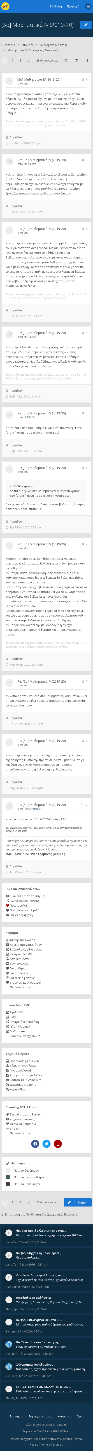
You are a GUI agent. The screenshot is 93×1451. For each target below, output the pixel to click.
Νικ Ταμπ (11, 1354)
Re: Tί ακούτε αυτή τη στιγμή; (37, 1342)
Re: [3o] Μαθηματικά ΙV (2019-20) (41, 160)
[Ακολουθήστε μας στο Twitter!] (46, 1144)
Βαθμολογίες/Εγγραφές (25, 949)
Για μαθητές (17, 968)
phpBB (31, 1439)
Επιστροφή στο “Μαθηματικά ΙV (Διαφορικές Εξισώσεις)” (41, 1214)
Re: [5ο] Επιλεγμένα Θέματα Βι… (39, 1320)
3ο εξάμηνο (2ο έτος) (53, 45)
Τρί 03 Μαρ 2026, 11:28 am (31, 1309)
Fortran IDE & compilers (25, 1080)
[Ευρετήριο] (5, 6)
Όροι (80, 1416)
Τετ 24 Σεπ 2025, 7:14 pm (32, 1398)
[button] (29, 61)
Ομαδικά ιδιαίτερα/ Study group (39, 1275)
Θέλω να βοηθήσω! (23, 1124)
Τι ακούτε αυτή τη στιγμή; (27, 896)
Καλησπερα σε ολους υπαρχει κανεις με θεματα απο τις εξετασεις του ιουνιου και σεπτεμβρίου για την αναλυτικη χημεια (52, 1391)
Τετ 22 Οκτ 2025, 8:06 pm (35, 1376)
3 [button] (20, 60)
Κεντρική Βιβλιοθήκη (24, 1022)
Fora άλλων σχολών (23, 1036)
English (14, 1129)
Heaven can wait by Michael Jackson (41, 1347)
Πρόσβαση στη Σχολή (24, 910)
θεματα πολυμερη (28, 1257)
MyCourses (17, 1031)
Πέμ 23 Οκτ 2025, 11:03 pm (36, 1354)
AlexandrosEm (33, 809)
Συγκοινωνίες (19, 964)
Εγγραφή (73, 6)
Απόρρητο (64, 1416)
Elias (8, 1287)
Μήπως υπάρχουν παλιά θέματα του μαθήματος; (49, 1324)
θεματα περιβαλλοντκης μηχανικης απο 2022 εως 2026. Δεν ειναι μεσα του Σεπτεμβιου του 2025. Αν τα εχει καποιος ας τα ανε (52, 1235)
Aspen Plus (17, 1089)
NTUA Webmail (19, 1026)
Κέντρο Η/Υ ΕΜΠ (20, 954)
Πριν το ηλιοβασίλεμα (29, 1177)
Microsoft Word (20, 1070)
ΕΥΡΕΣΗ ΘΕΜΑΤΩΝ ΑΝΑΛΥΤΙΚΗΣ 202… (43, 1387)
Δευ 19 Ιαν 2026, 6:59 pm (28, 1331)
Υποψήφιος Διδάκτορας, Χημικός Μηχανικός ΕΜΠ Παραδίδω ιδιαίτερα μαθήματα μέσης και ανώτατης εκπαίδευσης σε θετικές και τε (52, 1302)
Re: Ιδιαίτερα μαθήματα (33, 1298)
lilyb (8, 1331)
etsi (26, 83)
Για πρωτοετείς (20, 973)
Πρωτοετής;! (18, 905)
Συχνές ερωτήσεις (22, 1119)
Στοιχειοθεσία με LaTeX (25, 1075)
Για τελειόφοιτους (22, 978)
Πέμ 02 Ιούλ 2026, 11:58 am (30, 1242)
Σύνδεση (56, 6)
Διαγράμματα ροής (22, 1085)
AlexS (8, 1309)
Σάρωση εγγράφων (22, 1066)
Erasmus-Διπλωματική (25, 982)
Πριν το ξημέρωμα (26, 1170)
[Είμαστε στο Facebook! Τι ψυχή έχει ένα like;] (35, 1144)
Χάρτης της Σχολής (22, 940)
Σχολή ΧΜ (16, 1012)
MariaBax (30, 164)
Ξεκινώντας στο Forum (25, 1114)
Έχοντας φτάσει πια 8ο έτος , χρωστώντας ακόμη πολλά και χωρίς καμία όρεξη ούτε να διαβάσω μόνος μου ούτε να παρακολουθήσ (52, 1280)
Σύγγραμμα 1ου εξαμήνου (34, 1364)
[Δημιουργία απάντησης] (86, 25)
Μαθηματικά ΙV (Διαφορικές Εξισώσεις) (33, 50)
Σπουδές (27, 45)
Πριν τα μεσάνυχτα (27, 1184)
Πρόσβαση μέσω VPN (24, 1061)
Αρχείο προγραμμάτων (25, 945)
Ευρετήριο (8, 45)
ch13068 (29, 417)
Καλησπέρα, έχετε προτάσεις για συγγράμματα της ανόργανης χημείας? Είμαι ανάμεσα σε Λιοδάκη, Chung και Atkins (52, 1369)
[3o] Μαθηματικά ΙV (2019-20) (37, 24)
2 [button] (12, 60)
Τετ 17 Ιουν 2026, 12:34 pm (30, 1264)
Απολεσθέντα (19, 959)
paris (8, 1242)
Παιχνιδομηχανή (21, 915)
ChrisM (9, 1398)
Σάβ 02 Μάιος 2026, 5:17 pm (30, 1287)
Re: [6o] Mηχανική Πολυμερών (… (39, 1253)
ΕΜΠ (12, 1017)
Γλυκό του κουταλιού (24, 901)
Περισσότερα (19, 987)
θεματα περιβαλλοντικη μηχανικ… (41, 1231)
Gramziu (57, 1444)
